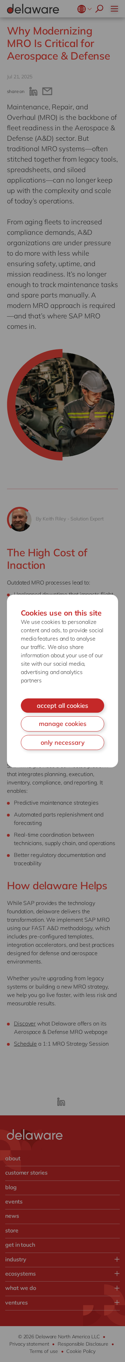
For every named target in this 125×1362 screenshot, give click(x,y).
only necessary (63, 742)
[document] (62, 681)
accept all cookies (62, 706)
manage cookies (62, 724)
